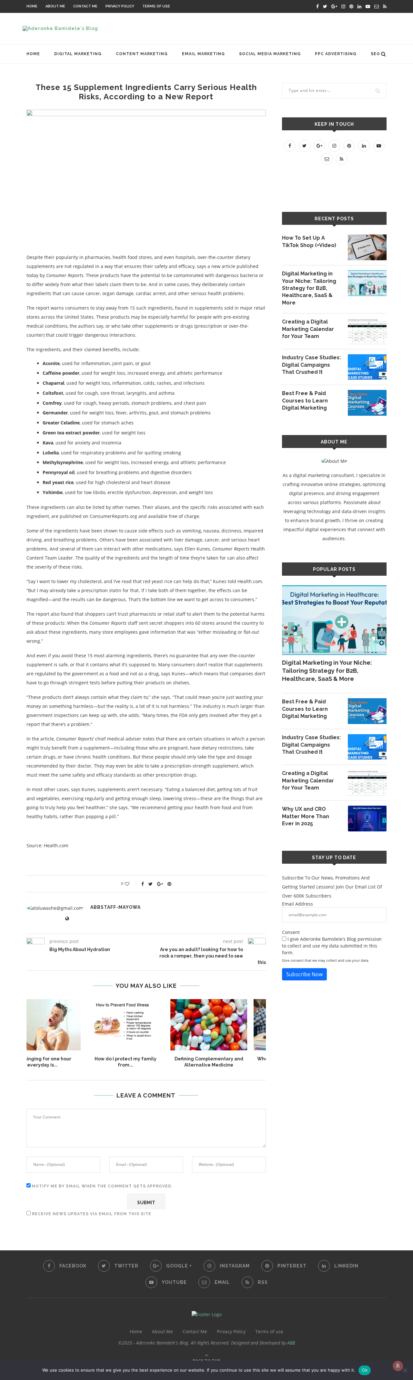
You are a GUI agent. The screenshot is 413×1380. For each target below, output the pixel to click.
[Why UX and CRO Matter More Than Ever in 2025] (367, 818)
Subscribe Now (304, 974)
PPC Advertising (336, 54)
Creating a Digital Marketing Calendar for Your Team (308, 329)
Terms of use (156, 6)
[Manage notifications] (398, 1366)
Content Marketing (142, 54)
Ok (365, 1370)
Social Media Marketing (270, 54)
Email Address (297, 904)
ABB (291, 1343)
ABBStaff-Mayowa (115, 907)
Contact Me (85, 6)
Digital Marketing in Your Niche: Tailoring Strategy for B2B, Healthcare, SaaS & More (309, 288)
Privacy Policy (120, 6)
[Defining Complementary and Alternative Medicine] (146, 1024)
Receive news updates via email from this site (91, 1214)
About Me (55, 6)
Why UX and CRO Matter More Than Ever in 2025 (305, 816)
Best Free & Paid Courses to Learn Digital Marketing (305, 400)
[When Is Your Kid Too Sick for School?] (229, 1024)
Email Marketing (203, 54)
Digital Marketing (78, 54)
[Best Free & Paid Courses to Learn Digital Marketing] (367, 403)
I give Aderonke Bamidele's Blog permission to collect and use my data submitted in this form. (332, 946)
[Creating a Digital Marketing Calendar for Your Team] (367, 331)
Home (31, 6)
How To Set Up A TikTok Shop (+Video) (309, 241)
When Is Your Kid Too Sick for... (230, 1058)
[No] (405, 1370)
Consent (291, 932)
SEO (375, 54)
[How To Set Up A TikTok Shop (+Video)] (367, 247)
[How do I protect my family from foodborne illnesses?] (63, 1024)
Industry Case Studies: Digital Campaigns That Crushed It (311, 364)
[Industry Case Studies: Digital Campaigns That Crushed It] (367, 367)
